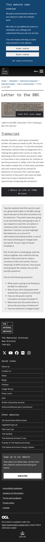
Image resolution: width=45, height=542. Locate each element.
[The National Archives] (5, 71)
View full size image (29, 114)
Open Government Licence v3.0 (15, 525)
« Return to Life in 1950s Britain (22, 192)
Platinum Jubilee (8, 84)
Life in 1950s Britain (25, 84)
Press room (7, 393)
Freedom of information (13, 493)
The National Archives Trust (14, 438)
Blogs (4, 380)
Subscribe (22, 475)
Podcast (5, 384)
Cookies (6, 507)
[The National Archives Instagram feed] (29, 353)
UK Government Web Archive (14, 420)
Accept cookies (22, 48)
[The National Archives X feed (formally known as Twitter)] (4, 353)
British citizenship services (13, 402)
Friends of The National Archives (16, 443)
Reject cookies (22, 54)
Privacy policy (8, 503)
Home (3, 80)
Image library (7, 389)
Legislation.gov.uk (9, 424)
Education (13, 80)
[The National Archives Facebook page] (17, 353)
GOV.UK (22, 536)
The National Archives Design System (18, 447)
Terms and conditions (12, 498)
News (4, 375)
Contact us (6, 371)
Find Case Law (8, 429)
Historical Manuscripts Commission (17, 407)
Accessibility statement (12, 488)
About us (6, 366)
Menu (36, 71)
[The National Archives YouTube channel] (10, 353)
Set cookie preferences (22, 61)
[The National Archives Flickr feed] (23, 353)
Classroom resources (29, 80)
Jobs (4, 398)
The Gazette (7, 434)
